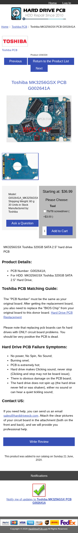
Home (53, 3)
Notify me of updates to (39, 501)
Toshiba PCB (19, 26)
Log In (66, 3)
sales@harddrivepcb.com (20, 415)
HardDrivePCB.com (37, 529)
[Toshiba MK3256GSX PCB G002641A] (20, 166)
